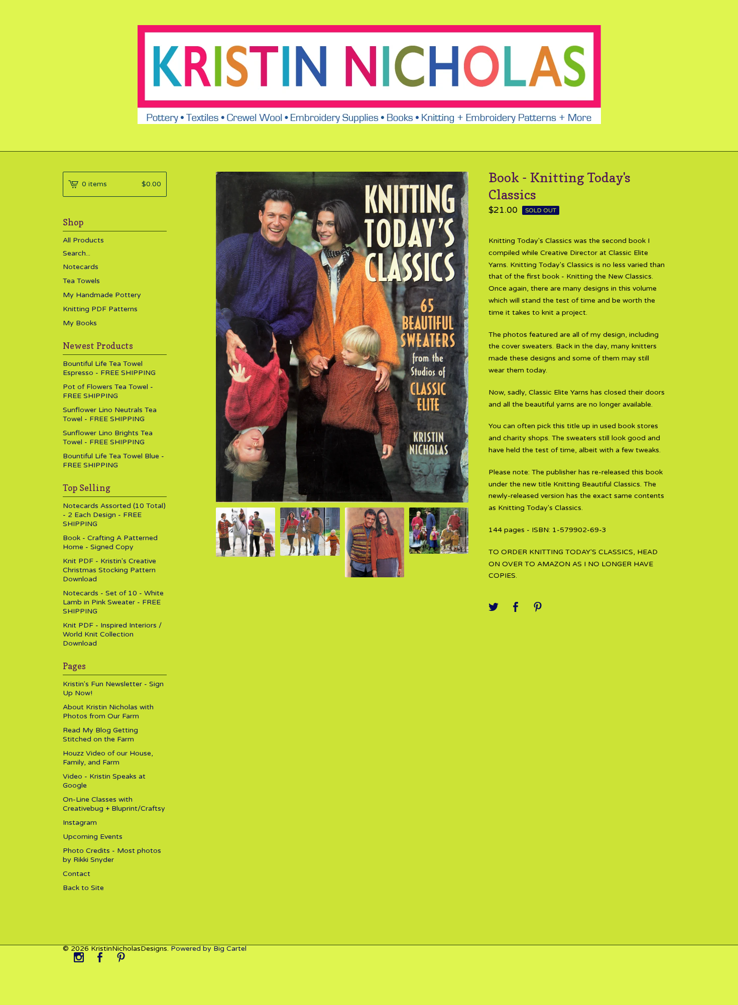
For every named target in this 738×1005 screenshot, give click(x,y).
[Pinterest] (121, 958)
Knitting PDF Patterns (100, 309)
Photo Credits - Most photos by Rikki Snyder (112, 855)
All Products (83, 240)
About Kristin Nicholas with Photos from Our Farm (108, 711)
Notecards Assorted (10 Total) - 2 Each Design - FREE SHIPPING (114, 514)
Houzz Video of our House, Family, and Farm (108, 758)
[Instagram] (79, 958)
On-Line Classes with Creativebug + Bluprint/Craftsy (114, 804)
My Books (80, 323)
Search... (76, 253)
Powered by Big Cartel (209, 948)
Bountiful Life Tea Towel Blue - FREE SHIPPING (113, 460)
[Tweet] (493, 607)
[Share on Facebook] (516, 607)
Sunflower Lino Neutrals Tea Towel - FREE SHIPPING (110, 414)
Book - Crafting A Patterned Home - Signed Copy (110, 542)
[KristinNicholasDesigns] (369, 74)
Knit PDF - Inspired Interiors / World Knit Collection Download (112, 634)
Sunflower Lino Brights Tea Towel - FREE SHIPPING (108, 437)
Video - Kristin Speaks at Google (104, 781)
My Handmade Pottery (102, 295)
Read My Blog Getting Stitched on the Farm (100, 734)
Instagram (80, 822)
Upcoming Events (92, 836)
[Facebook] (100, 958)
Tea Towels (81, 281)
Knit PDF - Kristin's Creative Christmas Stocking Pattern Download (109, 570)
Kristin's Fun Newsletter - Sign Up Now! (113, 688)
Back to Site (83, 888)
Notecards (80, 267)
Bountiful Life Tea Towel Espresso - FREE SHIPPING (109, 368)
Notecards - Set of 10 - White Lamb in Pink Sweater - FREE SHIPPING (113, 602)
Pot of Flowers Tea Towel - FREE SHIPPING (108, 391)
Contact (76, 873)
